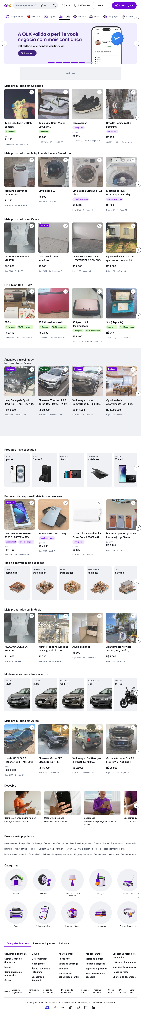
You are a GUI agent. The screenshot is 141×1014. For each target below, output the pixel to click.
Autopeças (113, 16)
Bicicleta (46, 854)
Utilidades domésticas (124, 962)
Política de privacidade (47, 991)
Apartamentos (66, 954)
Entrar (101, 5)
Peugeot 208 (24, 843)
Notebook (96, 849)
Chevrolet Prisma (101, 843)
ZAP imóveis (122, 991)
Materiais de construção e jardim (69, 975)
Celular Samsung (46, 849)
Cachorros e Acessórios (38, 979)
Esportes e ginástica (96, 968)
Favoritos (35, 16)
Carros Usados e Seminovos (13, 960)
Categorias (15, 16)
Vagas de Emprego (68, 963)
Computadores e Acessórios (13, 974)
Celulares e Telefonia (15, 954)
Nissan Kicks (131, 843)
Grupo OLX (111, 991)
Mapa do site (85, 991)
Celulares (130, 16)
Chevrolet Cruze (21, 849)
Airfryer (59, 849)
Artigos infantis (94, 954)
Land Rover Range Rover (81, 843)
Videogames (38, 963)
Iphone (34, 849)
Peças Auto (65, 958)
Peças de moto (120, 972)
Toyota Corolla (117, 843)
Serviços (63, 968)
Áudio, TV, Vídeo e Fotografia (41, 970)
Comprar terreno (128, 854)
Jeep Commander (60, 843)
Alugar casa (114, 854)
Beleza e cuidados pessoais (95, 975)
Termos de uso (34, 991)
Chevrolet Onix (10, 843)
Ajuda (7, 991)
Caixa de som (84, 849)
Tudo (67, 16)
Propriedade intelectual (67, 991)
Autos (97, 16)
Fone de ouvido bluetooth (15, 854)
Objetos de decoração (124, 977)
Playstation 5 (70, 849)
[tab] (17, 943)
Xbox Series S (34, 854)
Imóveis (82, 16)
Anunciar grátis (126, 5)
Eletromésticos (40, 958)
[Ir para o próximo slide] (138, 117)
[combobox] (35, 5)
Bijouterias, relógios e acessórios (124, 955)
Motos (7, 967)
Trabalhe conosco (97, 991)
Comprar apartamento (62, 854)
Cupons (52, 16)
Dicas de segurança (17, 991)
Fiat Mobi (8, 849)
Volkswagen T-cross (41, 843)
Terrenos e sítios (94, 958)
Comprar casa (100, 854)
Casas (7, 980)
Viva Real (132, 991)
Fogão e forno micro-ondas (114, 849)
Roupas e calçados (95, 963)
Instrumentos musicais (124, 967)
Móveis (35, 954)
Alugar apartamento (83, 854)
